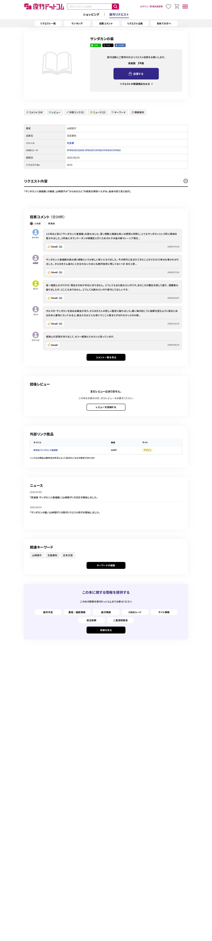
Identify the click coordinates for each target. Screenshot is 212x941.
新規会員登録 (156, 6)
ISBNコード (135, 612)
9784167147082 (112, 150)
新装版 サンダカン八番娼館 (45, 450)
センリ (35, 289)
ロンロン (35, 237)
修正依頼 (91, 620)
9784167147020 (94, 150)
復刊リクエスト (119, 14)
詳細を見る (106, 630)
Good (56, 246)
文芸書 (70, 143)
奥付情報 (106, 612)
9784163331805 (75, 150)
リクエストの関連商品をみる (135, 84)
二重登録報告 (120, 620)
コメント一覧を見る (106, 357)
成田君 (35, 263)
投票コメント (106, 23)
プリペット (36, 340)
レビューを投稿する (106, 407)
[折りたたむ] (186, 181)
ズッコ (35, 314)
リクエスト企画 (135, 23)
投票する (138, 74)
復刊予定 (48, 612)
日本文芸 (68, 555)
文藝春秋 (52, 555)
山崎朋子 (37, 555)
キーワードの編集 (106, 565)
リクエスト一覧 (48, 23)
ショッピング (91, 14)
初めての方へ (164, 23)
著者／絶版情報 (77, 612)
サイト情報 (164, 612)
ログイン (144, 6)
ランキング (77, 23)
